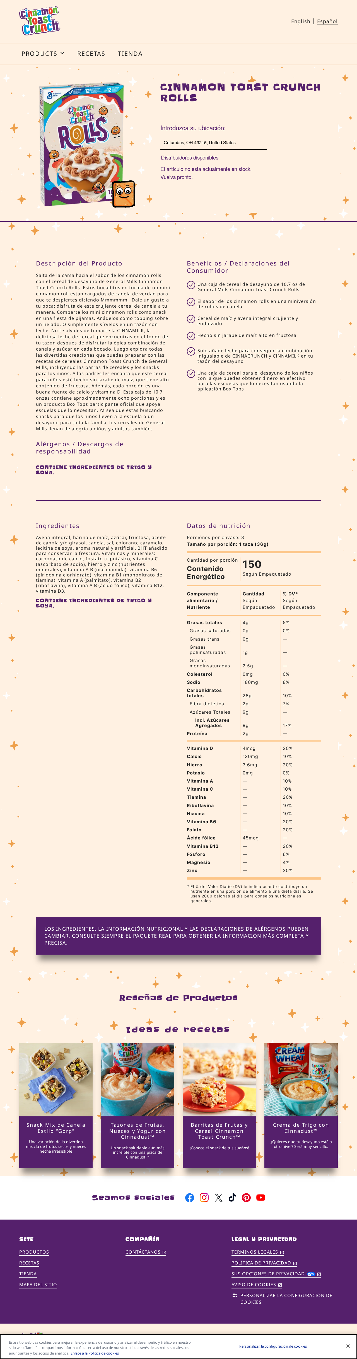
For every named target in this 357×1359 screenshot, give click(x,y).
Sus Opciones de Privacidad (276, 1274)
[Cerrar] (348, 1346)
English (300, 21)
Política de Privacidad (264, 1263)
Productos (34, 1252)
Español (327, 21)
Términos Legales (257, 1252)
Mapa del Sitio (38, 1284)
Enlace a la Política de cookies (95, 1353)
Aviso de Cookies (256, 1284)
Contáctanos (146, 1252)
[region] (178, 1346)
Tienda (28, 1274)
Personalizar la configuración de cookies (273, 1345)
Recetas (29, 1263)
